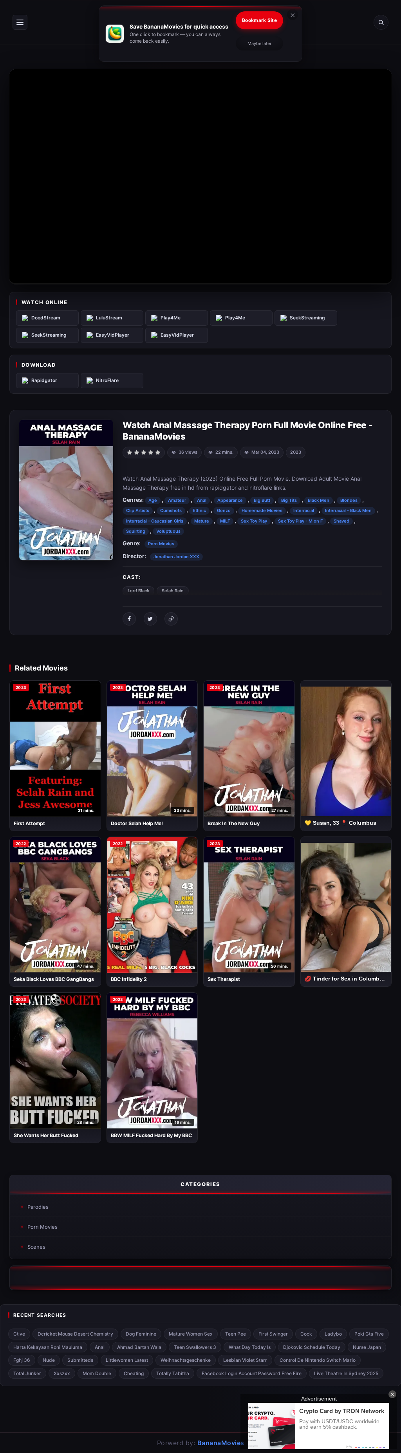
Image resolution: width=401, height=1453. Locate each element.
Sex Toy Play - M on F (300, 521)
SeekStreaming (307, 318)
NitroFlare (107, 380)
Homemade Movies (262, 510)
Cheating (134, 1373)
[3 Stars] (143, 451)
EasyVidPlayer (112, 335)
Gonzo (224, 510)
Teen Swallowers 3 (195, 1347)
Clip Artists (137, 510)
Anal (201, 500)
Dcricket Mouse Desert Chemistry (75, 1334)
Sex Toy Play (254, 521)
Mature (201, 521)
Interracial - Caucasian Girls (154, 521)
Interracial (303, 510)
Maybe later (259, 43)
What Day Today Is (250, 1347)
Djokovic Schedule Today (311, 1347)
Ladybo (333, 1334)
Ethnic (199, 510)
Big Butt (262, 500)
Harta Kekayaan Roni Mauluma (47, 1347)
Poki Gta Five (369, 1334)
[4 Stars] (150, 451)
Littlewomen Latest (127, 1360)
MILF (225, 521)
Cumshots (171, 510)
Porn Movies (161, 543)
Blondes (349, 500)
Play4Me (171, 318)
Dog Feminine (141, 1334)
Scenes (36, 1247)
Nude (49, 1360)
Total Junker (27, 1373)
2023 (295, 452)
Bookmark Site (259, 20)
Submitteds (80, 1360)
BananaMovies (220, 1443)
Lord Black (138, 590)
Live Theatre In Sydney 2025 (346, 1373)
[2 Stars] (136, 451)
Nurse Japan (367, 1347)
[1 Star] (129, 451)
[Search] (381, 22)
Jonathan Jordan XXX (176, 556)
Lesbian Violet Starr (245, 1360)
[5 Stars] (157, 451)
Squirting (135, 531)
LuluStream (109, 318)
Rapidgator (44, 380)
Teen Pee (235, 1334)
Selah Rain (173, 590)
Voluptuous (168, 531)
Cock (306, 1334)
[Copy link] (171, 619)
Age (152, 500)
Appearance (230, 500)
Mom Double (97, 1373)
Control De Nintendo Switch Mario (318, 1360)
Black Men (318, 500)
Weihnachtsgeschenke (186, 1360)
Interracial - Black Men (348, 510)
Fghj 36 (21, 1360)
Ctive (19, 1334)
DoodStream (45, 318)
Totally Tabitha (172, 1373)
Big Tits (289, 500)
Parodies (38, 1207)
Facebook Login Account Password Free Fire (252, 1373)
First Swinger (273, 1334)
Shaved (341, 521)
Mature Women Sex (191, 1334)
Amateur (177, 500)
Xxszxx (62, 1373)
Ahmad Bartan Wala (139, 1347)
